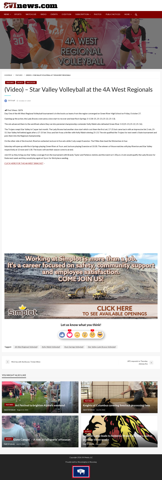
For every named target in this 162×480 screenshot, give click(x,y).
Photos (97, 14)
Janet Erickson (10, 410)
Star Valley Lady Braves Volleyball (102, 347)
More (127, 14)
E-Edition (66, 14)
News (6, 14)
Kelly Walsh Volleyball (51, 347)
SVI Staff (11, 101)
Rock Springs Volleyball (73, 347)
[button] (136, 14)
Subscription (82, 14)
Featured (19, 75)
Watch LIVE (31, 14)
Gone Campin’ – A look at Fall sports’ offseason (41, 439)
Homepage (8, 75)
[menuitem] (7, 14)
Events (54, 14)
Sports (17, 14)
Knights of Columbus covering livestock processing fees (116, 405)
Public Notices (113, 14)
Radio (43, 14)
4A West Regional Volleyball (26, 347)
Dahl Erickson (9, 444)
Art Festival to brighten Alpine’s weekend (40, 405)
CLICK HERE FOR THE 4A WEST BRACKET (23, 163)
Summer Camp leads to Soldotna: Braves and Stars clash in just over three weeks (117, 437)
